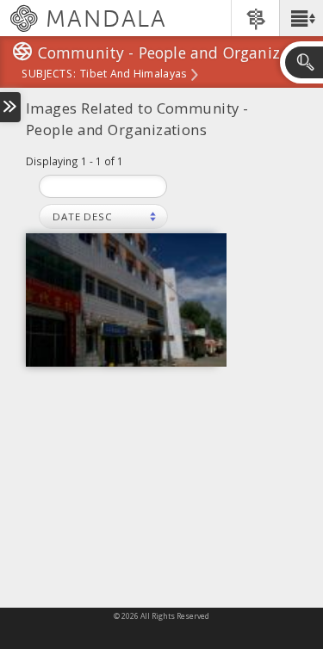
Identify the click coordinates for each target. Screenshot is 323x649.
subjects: (49, 75)
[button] (301, 18)
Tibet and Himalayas (133, 75)
